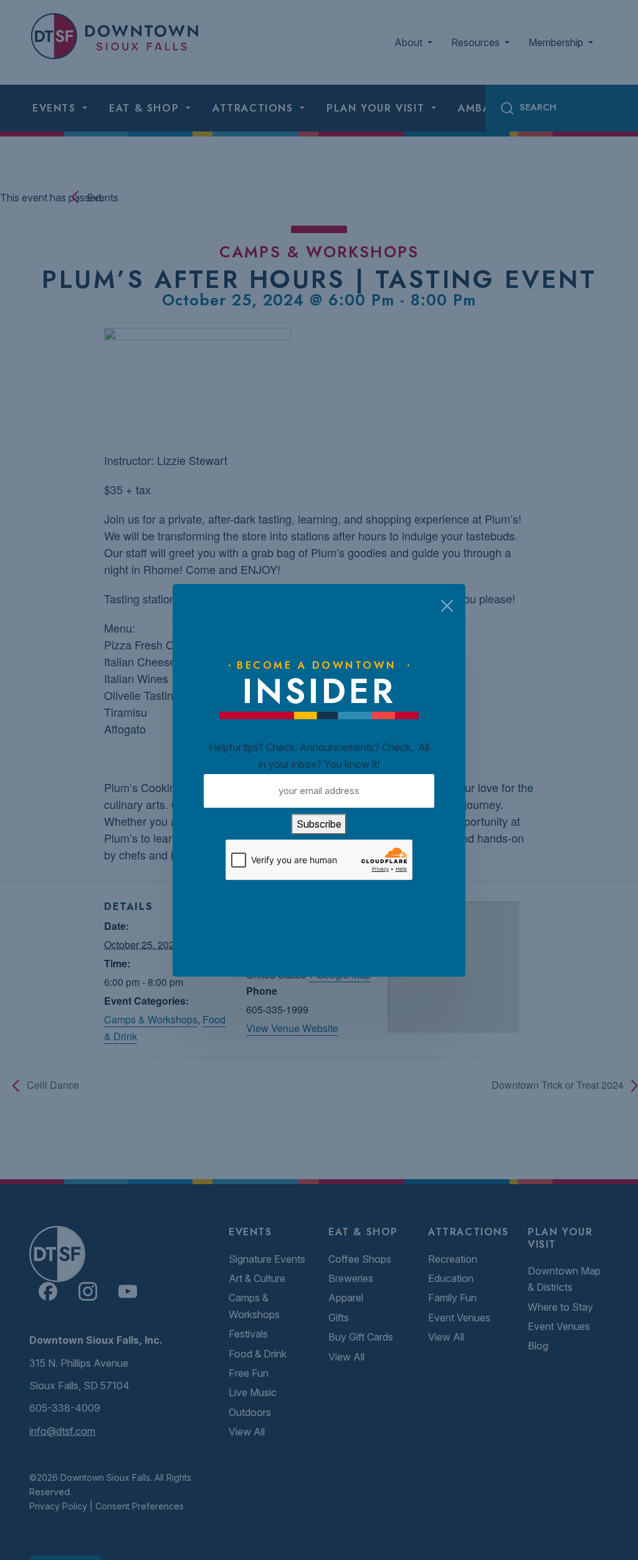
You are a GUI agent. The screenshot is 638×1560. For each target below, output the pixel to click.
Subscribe (319, 824)
